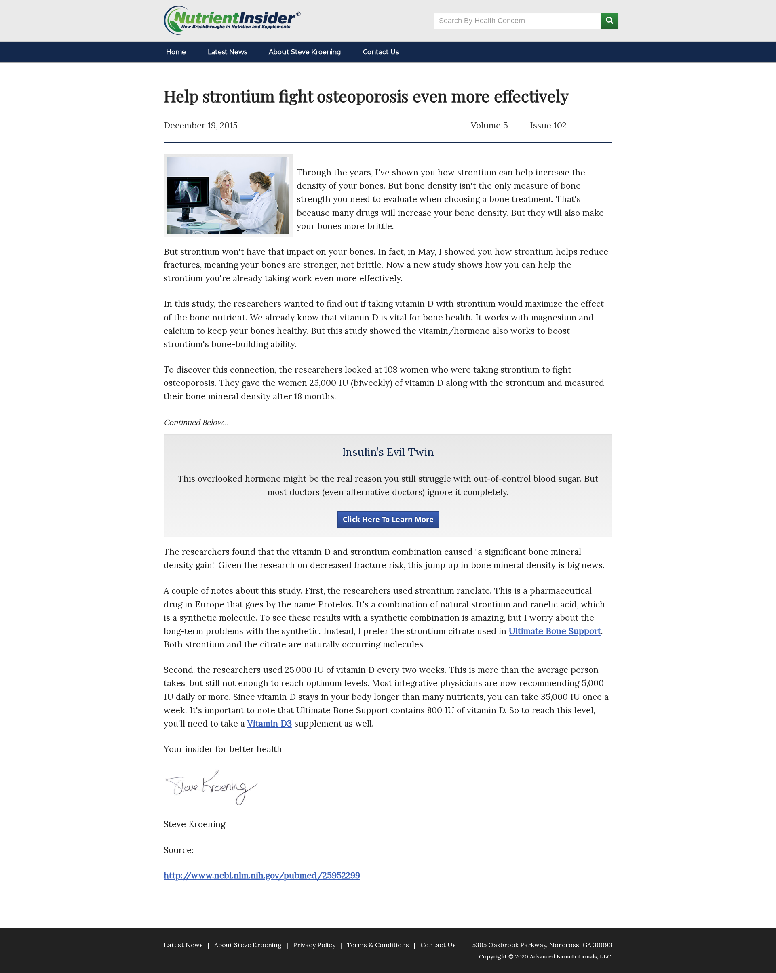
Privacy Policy (314, 945)
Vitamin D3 (269, 723)
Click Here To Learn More (388, 519)
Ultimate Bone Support (555, 631)
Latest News (227, 52)
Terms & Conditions (378, 945)
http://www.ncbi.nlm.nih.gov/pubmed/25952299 (262, 875)
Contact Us (381, 52)
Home (176, 52)
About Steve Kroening (305, 52)
